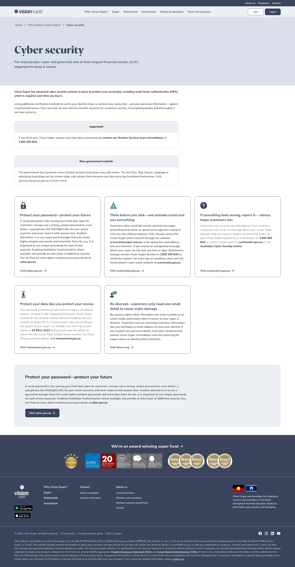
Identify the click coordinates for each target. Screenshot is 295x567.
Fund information (125, 493)
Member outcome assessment (132, 502)
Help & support (113, 533)
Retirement (51, 498)
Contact (276, 3)
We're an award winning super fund (144, 446)
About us (250, 3)
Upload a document (90, 497)
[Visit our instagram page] (266, 534)
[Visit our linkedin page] (272, 534)
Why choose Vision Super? (44, 25)
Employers (263, 3)
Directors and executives (129, 497)
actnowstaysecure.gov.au (34, 180)
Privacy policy (68, 533)
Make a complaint (89, 493)
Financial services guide (90, 533)
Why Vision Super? (55, 487)
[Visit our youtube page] (279, 534)
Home (19, 25)
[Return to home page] (28, 11)
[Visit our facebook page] (260, 534)
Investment (51, 503)
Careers (120, 507)
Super (47, 492)
